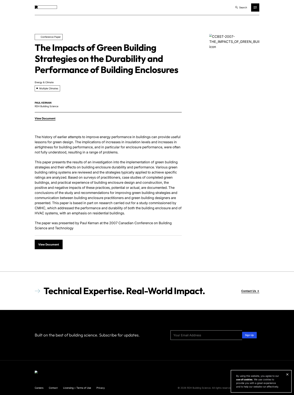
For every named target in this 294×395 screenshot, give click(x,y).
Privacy (100, 387)
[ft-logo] (46, 373)
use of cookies (244, 379)
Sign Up (249, 335)
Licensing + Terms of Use (77, 387)
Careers (39, 387)
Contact (53, 387)
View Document (48, 244)
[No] (287, 374)
